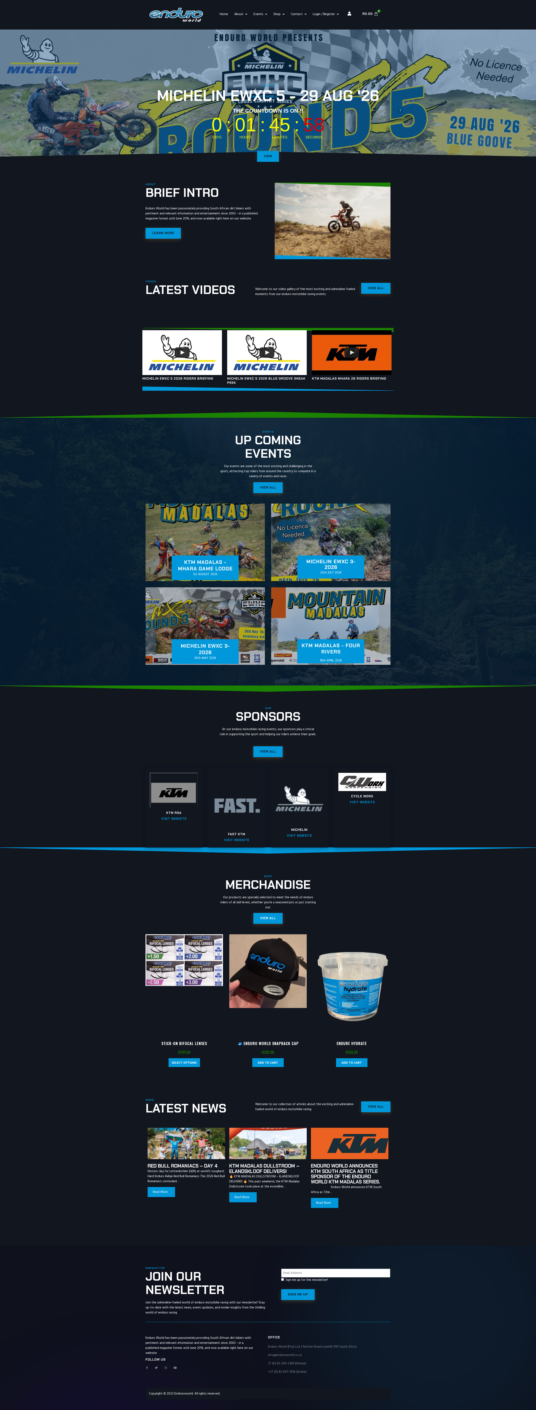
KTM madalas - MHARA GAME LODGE (205, 565)
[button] (268, 918)
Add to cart (268, 1063)
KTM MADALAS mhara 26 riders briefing (349, 378)
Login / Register (324, 14)
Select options (184, 1063)
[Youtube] (175, 1367)
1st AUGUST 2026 (205, 574)
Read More (160, 1192)
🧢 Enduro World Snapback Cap (268, 1043)
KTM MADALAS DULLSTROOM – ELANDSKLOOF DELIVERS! (264, 1168)
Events (258, 14)
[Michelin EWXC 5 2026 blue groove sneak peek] (267, 352)
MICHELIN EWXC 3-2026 (205, 649)
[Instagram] (165, 1367)
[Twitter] (156, 1367)
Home (224, 14)
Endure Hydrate (352, 1043)
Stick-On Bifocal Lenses (184, 1043)
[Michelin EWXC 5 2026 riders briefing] (182, 352)
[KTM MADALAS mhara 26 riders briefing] (352, 352)
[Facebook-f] (147, 1367)
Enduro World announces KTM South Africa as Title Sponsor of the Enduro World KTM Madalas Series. (345, 1174)
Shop (277, 14)
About (238, 14)
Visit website (362, 802)
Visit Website (174, 819)
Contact (297, 14)
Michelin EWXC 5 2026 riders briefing (177, 378)
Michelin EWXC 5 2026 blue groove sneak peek (266, 380)
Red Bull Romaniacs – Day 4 (183, 1166)
